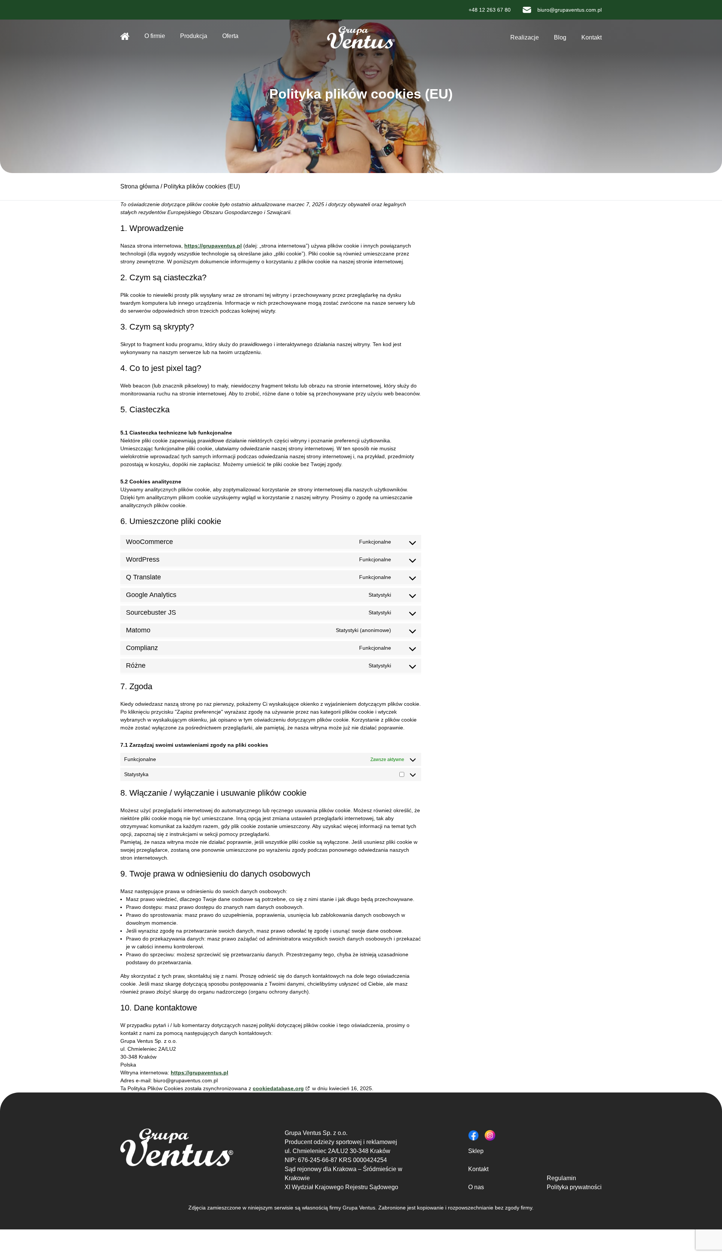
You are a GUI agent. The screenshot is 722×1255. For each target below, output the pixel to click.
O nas (476, 1187)
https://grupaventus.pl (213, 246)
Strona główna (124, 36)
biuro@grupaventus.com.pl (569, 10)
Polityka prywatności (574, 1187)
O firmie (154, 36)
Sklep (476, 1151)
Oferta (230, 36)
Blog (560, 37)
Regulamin (561, 1178)
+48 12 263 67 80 (490, 10)
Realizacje (524, 37)
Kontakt (591, 37)
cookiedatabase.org (278, 1088)
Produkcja (193, 36)
